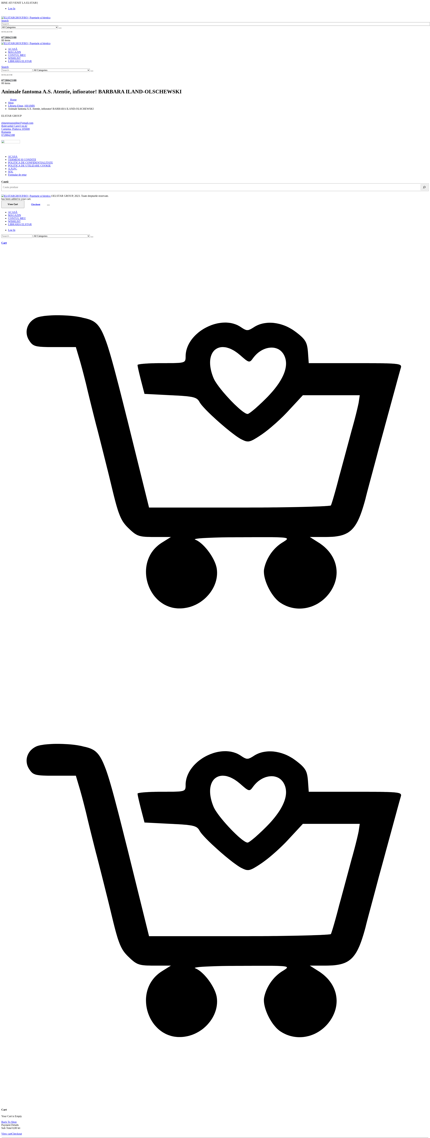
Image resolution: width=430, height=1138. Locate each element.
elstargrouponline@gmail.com (17, 122)
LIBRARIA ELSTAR (20, 61)
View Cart (13, 204)
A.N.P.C (12, 168)
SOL (10, 171)
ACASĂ (12, 49)
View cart (6, 1133)
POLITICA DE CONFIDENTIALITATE (30, 162)
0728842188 (8, 135)
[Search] (60, 28)
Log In (11, 8)
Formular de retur (17, 174)
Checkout (35, 204)
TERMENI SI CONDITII (22, 159)
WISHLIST (14, 58)
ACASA (12, 156)
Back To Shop (9, 1122)
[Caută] (424, 187)
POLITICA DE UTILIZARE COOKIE (29, 165)
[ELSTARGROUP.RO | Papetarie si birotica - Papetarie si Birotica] (25, 17)
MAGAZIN (14, 52)
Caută (4, 181)
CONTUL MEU (17, 55)
